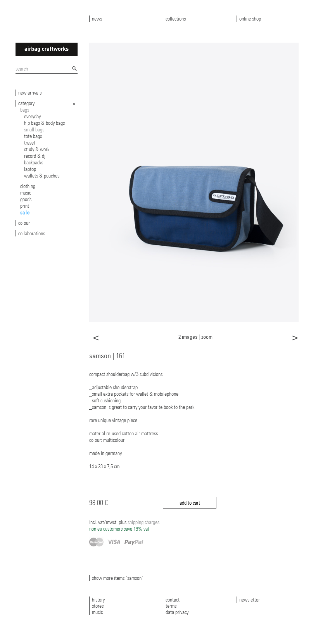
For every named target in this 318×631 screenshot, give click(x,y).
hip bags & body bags (44, 123)
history (98, 600)
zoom (207, 336)
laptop (30, 169)
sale (25, 212)
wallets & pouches (41, 175)
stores (98, 606)
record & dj (34, 156)
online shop (250, 19)
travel (29, 143)
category (26, 103)
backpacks (33, 162)
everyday (32, 116)
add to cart (190, 503)
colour (24, 223)
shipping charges (124, 525)
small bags (34, 129)
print (24, 206)
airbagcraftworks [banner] (47, 49)
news (97, 19)
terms (171, 606)
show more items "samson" (117, 578)
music (25, 193)
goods (25, 199)
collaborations (31, 233)
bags (24, 110)
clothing (27, 186)
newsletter (249, 600)
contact (173, 600)
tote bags (33, 136)
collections (176, 19)
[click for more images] (194, 182)
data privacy (177, 612)
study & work (36, 149)
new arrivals (29, 93)
